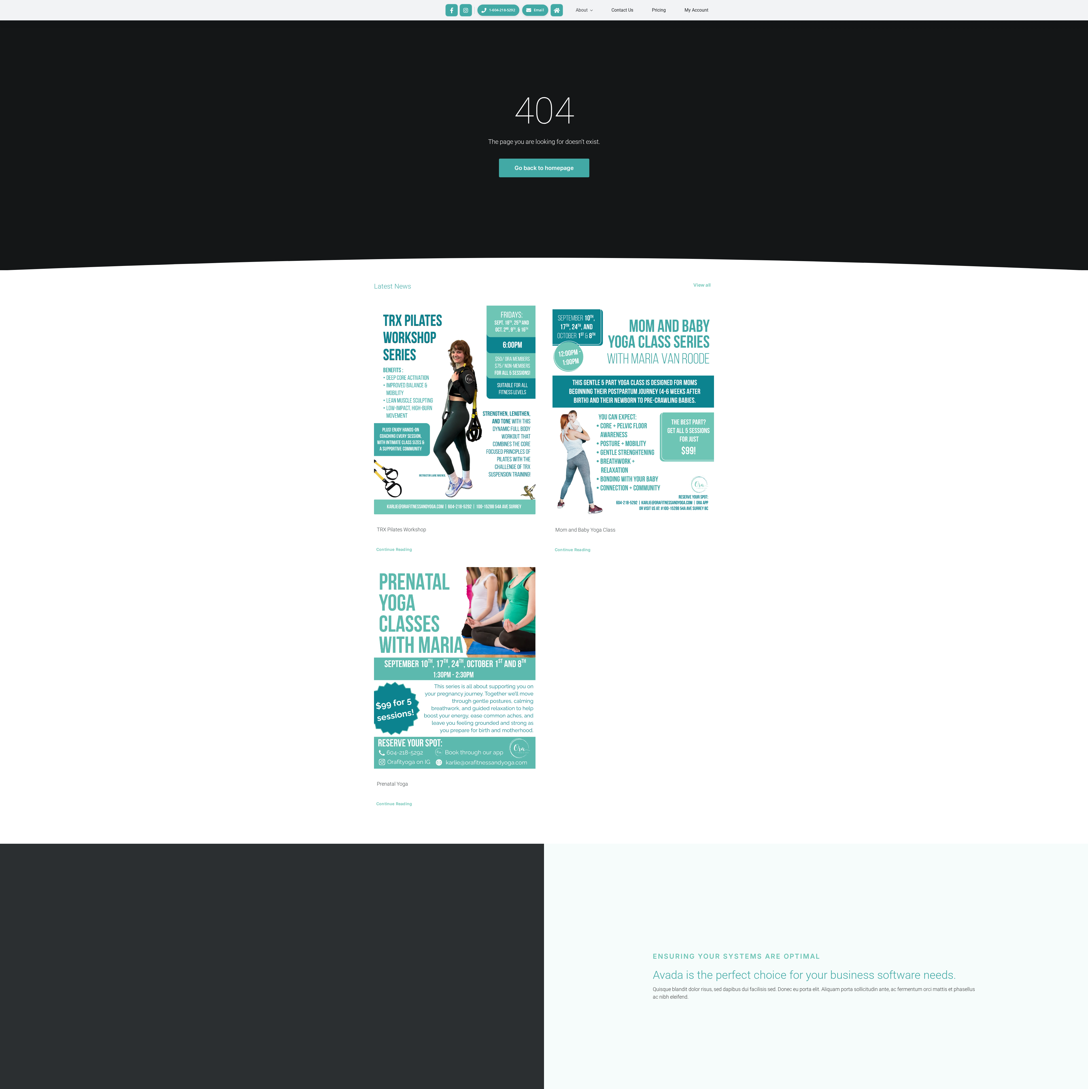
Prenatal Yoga (392, 784)
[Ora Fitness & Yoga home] (556, 10)
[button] (584, 10)
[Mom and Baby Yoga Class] (633, 410)
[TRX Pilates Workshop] (455, 410)
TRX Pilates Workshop (401, 529)
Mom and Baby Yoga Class (585, 530)
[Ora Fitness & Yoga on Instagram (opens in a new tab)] (465, 10)
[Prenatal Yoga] (455, 668)
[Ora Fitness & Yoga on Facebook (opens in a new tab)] (451, 10)
